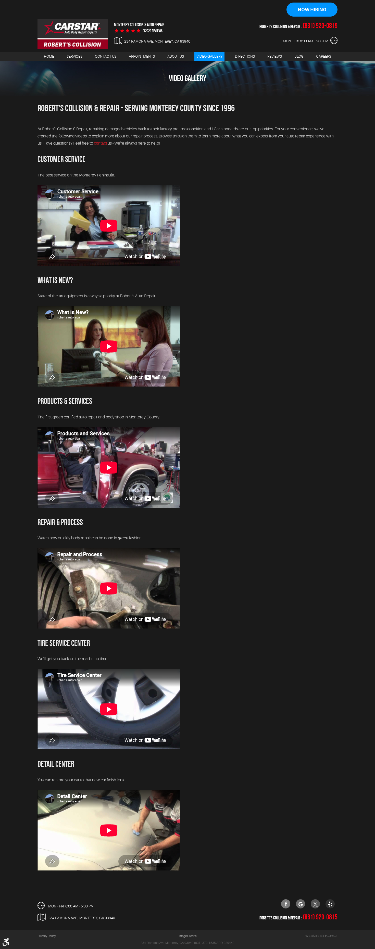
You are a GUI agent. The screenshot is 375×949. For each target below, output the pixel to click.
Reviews (274, 56)
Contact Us (105, 56)
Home (49, 56)
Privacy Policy (47, 936)
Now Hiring (312, 9)
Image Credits (187, 936)
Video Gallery (209, 56)
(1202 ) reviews (152, 31)
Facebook (285, 903)
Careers (323, 56)
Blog (299, 56)
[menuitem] (49, 56)
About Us (175, 56)
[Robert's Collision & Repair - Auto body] (73, 34)
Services (74, 56)
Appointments (142, 56)
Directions (245, 56)
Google (300, 903)
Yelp (330, 903)
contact (100, 143)
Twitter (315, 903)
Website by (321, 936)
